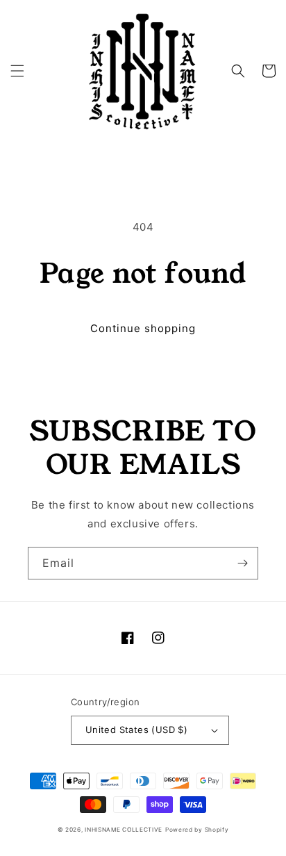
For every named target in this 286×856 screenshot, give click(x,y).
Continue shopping (143, 328)
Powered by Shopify (197, 829)
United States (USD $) (136, 729)
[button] (17, 71)
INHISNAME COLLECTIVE (123, 829)
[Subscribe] (242, 563)
